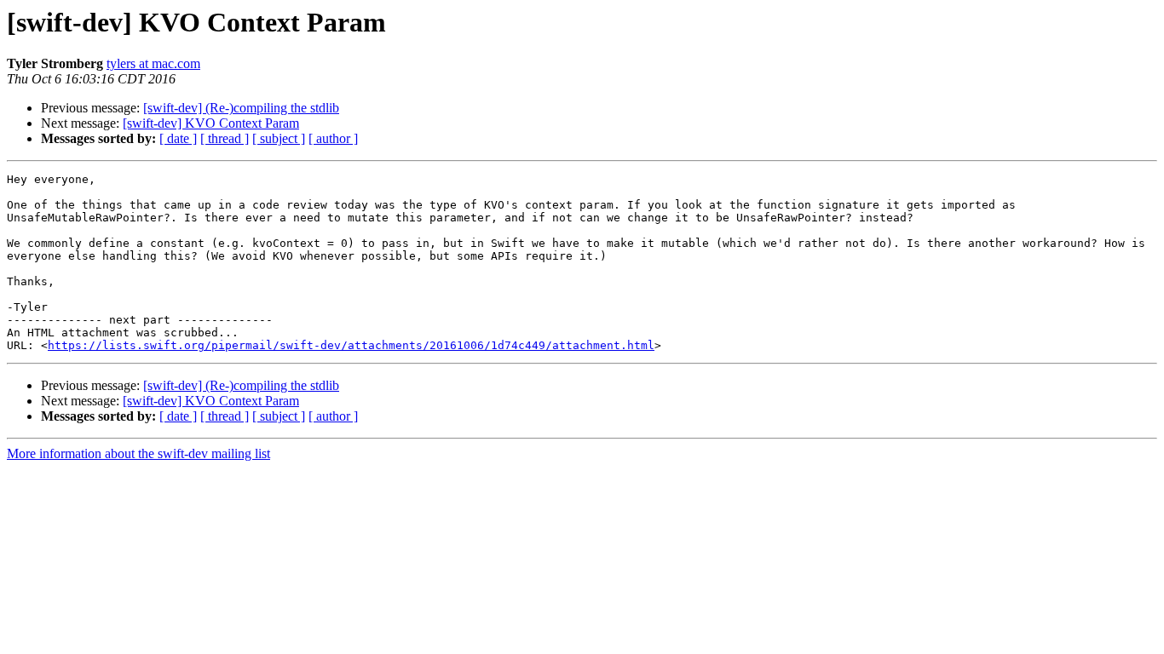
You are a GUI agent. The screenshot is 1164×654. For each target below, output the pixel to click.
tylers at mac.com (153, 63)
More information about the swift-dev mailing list (138, 453)
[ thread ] (224, 138)
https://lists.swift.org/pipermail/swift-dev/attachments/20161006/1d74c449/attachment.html (351, 345)
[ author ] (333, 138)
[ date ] (178, 138)
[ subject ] (278, 138)
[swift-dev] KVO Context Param (211, 123)
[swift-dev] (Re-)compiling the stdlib (241, 107)
